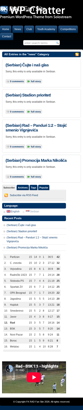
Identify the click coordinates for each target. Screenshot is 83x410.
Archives (23, 187)
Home (5, 29)
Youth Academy (46, 29)
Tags (33, 187)
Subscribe (9, 187)
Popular (43, 187)
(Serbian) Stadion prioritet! (28, 95)
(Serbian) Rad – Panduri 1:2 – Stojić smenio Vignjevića (36, 127)
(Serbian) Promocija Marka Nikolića (36, 160)
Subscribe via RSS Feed (24, 195)
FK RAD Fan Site (35, 401)
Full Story (36, 81)
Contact (6, 36)
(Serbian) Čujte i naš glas (27, 65)
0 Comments (17, 81)
